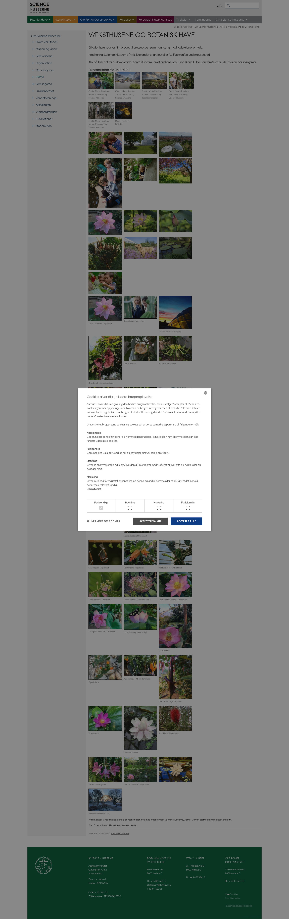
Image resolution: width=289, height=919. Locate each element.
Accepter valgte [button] (150, 521)
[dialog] (144, 459)
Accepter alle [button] (186, 521)
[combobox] (205, 393)
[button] (103, 521)
